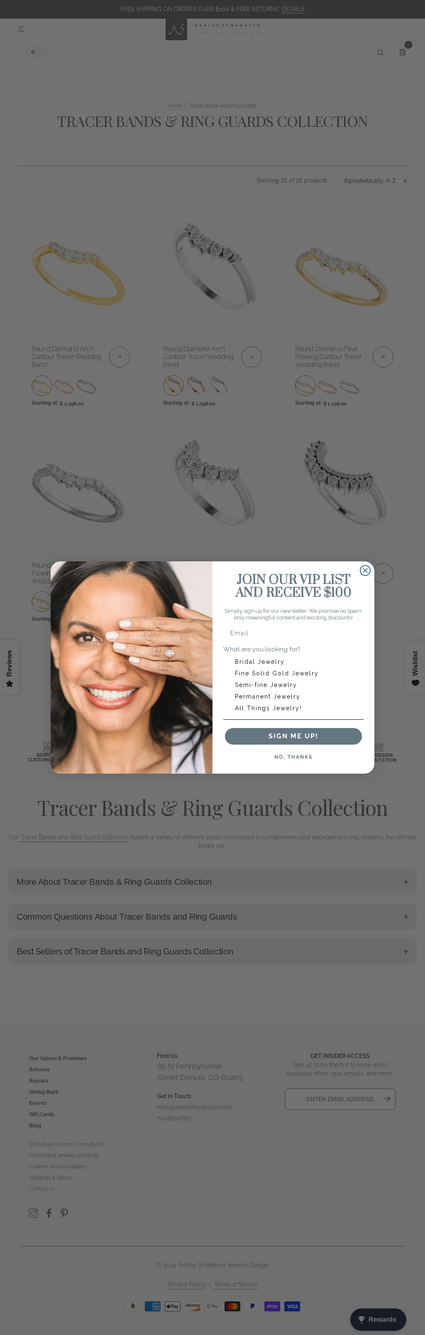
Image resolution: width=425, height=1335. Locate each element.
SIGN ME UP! (293, 736)
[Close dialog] (365, 570)
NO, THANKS (293, 757)
